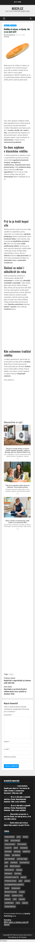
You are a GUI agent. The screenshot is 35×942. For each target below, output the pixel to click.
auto (18, 837)
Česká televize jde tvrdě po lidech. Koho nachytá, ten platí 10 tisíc (16, 824)
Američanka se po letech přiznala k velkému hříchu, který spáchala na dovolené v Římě (15, 690)
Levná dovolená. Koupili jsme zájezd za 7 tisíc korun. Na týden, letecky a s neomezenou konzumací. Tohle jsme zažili (16, 789)
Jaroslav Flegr (22, 859)
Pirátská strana (10, 881)
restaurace (16, 888)
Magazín (6, 25)
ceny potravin (10, 844)
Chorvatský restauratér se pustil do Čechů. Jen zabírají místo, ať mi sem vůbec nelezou (17, 816)
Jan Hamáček (9, 859)
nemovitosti (9, 870)
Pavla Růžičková (10, 35)
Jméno (7, 741)
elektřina (26, 851)
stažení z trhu (17, 895)
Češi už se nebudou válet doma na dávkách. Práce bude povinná (18, 486)
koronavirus (24, 862)
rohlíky (11, 674)
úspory (25, 903)
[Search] (30, 19)
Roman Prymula (10, 892)
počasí (27, 881)
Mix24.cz (17, 8)
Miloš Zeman (15, 866)
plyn (20, 881)
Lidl (6, 866)
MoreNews (12, 937)
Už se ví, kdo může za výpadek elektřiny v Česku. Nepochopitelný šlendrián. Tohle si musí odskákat (17, 799)
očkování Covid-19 (11, 877)
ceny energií (15, 840)
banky (25, 837)
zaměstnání (9, 903)
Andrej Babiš (9, 837)
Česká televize (10, 906)
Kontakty (7, 920)
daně (16, 848)
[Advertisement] (17, 100)
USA (14, 899)
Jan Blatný (16, 855)
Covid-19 (8, 848)
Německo (8, 873)
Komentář (8, 715)
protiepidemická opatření (14, 884)
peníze (23, 877)
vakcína (21, 899)
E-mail (7, 749)
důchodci (8, 851)
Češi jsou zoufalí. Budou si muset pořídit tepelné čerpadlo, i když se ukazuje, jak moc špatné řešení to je (17, 450)
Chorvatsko (22, 844)
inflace (7, 855)
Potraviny (13, 25)
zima (18, 903)
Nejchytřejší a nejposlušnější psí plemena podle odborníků (17, 680)
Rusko (7, 895)
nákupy (19, 870)
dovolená (23, 848)
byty (6, 840)
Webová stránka (10, 757)
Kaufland (14, 862)
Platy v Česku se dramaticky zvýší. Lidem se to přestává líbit (17, 521)
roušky (21, 892)
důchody (17, 851)
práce (7, 888)
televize (7, 899)
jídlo (6, 862)
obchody (18, 873)
